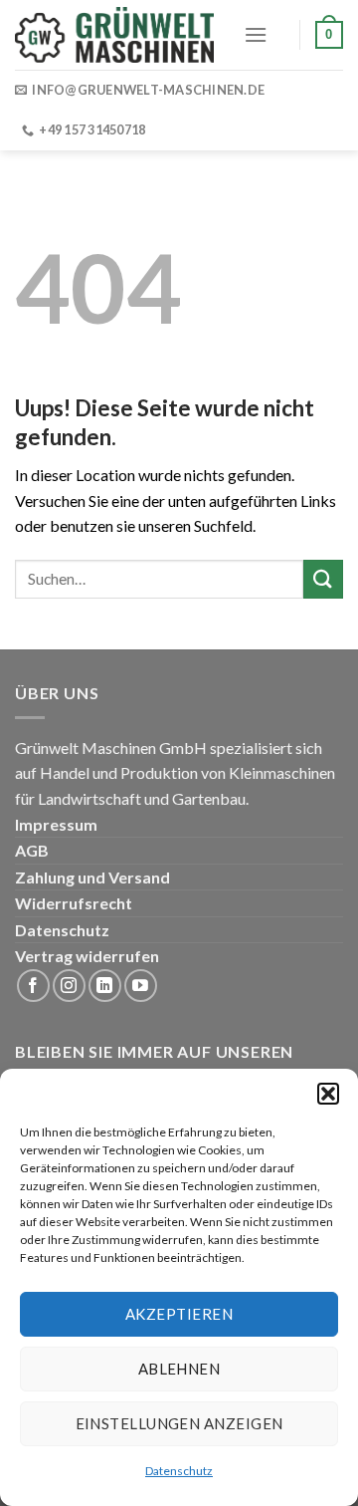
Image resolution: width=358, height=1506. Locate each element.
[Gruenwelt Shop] (114, 35)
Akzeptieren (179, 1314)
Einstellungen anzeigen (179, 1423)
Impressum (56, 824)
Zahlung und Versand (92, 877)
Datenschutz (179, 1470)
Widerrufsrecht (73, 902)
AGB (32, 850)
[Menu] (256, 34)
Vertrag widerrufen (87, 955)
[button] (328, 1094)
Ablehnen (179, 1369)
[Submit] (323, 579)
